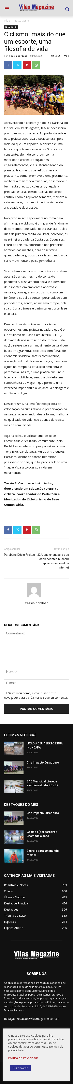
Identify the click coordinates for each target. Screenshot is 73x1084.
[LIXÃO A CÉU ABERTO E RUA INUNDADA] (14, 748)
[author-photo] (36, 597)
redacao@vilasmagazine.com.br (38, 1019)
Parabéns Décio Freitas (19, 555)
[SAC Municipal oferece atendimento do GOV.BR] (14, 786)
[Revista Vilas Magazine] (36, 8)
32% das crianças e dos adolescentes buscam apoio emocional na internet (53, 561)
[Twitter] (17, 65)
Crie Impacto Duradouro (43, 762)
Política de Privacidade (23, 1058)
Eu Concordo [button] (20, 1068)
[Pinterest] (27, 65)
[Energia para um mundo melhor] (14, 856)
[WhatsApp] (36, 65)
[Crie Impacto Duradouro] (14, 767)
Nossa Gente (21, 20)
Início (7, 20)
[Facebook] (8, 65)
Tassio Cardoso (18, 55)
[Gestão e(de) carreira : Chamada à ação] (14, 837)
